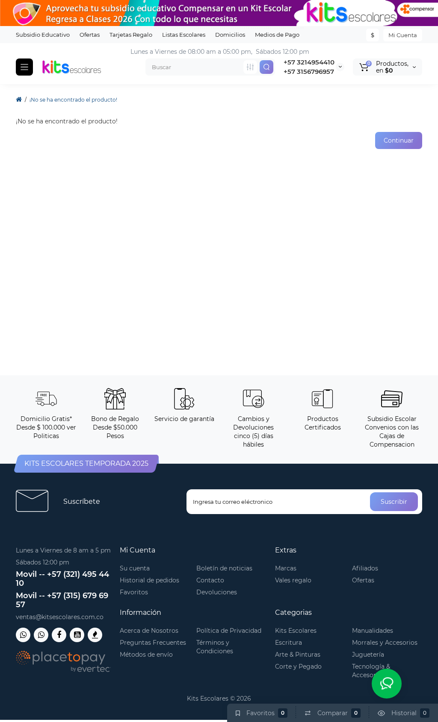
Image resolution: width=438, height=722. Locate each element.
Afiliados (365, 568)
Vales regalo (293, 580)
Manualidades (372, 630)
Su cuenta (135, 568)
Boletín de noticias (224, 568)
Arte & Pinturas (297, 654)
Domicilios (230, 34)
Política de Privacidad (228, 630)
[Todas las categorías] (250, 67)
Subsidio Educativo (43, 34)
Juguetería (368, 654)
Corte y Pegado (298, 666)
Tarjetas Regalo (131, 34)
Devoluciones (216, 592)
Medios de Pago (277, 34)
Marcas (285, 568)
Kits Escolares (296, 630)
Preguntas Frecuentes (153, 642)
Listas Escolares (183, 34)
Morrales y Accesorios (384, 642)
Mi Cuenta (402, 35)
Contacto (210, 580)
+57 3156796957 (309, 71)
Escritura (288, 642)
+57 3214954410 (309, 62)
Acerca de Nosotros (149, 630)
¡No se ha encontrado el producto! (73, 99)
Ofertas (90, 34)
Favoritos (134, 592)
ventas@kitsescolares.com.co (60, 617)
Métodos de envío (146, 654)
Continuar (399, 140)
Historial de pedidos (149, 580)
